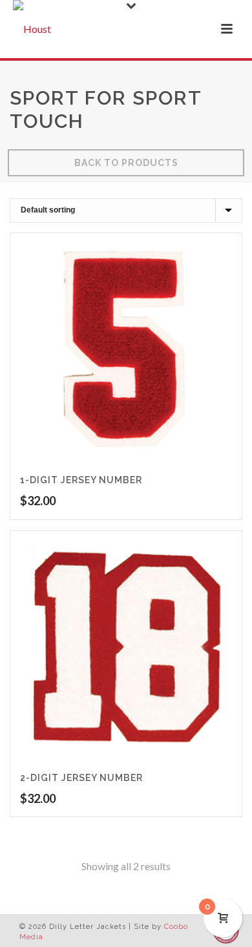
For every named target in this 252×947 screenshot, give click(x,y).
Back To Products (126, 163)
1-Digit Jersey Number (81, 480)
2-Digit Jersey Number (81, 778)
